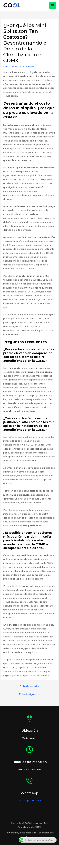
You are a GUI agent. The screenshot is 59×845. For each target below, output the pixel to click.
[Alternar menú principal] (52, 5)
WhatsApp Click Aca (29, 800)
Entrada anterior (29, 686)
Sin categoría (12, 66)
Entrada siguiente (29, 694)
